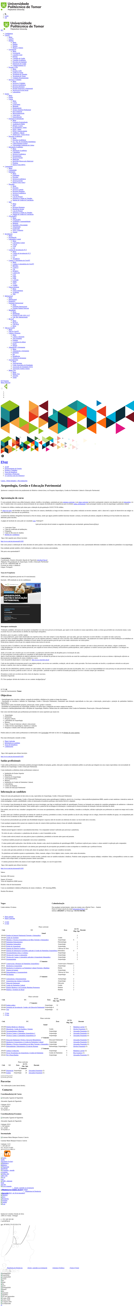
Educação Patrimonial (13, 983)
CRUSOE (16, 324)
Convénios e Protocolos (12, 474)
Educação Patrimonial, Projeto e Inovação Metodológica (23, 1040)
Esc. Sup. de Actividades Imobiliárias (24, 142)
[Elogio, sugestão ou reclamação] (6, 1186)
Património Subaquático (13, 944)
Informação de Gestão (19, 64)
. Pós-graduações (22, 481)
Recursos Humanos (19, 87)
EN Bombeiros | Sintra (20, 127)
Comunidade (9, 166)
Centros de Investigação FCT (18, 250)
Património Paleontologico (14, 942)
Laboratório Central (15, 239)
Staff (10, 202)
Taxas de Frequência (11, 745)
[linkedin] (13, 1271)
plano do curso (7, 510)
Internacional (9, 296)
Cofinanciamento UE (19, 65)
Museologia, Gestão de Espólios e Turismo (19, 1029)
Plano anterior (9, 916)
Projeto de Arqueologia (13, 946)
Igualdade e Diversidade (20, 225)
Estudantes (12, 172)
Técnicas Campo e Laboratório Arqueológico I (20, 1033)
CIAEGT (15, 267)
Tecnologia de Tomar (19, 76)
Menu (10, 37)
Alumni (15, 232)
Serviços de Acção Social (20, 90)
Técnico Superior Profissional (22, 110)
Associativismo (13, 360)
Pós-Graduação (17, 111)
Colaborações (9, 746)
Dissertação (9, 1070)
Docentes (11, 184)
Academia (16, 292)
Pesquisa (6, 381)
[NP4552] (4, 1195)
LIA (14, 248)
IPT (2, 30)
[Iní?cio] (21, 11)
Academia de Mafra (19, 124)
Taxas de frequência (11, 472)
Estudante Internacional (16, 303)
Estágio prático (10, 1005)
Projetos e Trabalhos (11, 470)
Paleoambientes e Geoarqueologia (16, 972)
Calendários (16, 152)
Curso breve (16, 115)
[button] (1, 1305)
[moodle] (7, 1156)
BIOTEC (15, 266)
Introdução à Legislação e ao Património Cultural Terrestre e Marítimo (27, 968)
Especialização (17, 117)
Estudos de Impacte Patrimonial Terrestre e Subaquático (23, 935)
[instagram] (6, 1271)
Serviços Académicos (19, 85)
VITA (14, 283)
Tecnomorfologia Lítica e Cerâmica (17, 953)
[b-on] (3, 1204)
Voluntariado (17, 227)
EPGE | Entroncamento (20, 131)
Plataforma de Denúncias (15, 1268)
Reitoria (15, 56)
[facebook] (2, 1156)
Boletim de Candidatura (12, 534)
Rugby (15, 344)
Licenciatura (16, 104)
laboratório (127, 502)
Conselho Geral (17, 55)
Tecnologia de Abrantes (20, 74)
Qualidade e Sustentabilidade (22, 221)
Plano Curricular (10, 741)
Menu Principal (5, 382)
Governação (12, 49)
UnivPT (7, 35)
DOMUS (15, 271)
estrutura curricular (69, 502)
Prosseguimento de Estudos (13, 468)
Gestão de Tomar (18, 72)
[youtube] (10, 1271)
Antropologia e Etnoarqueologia (16, 979)
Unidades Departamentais (20, 78)
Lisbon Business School (20, 143)
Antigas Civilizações (12, 1051)
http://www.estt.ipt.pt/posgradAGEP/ (12, 541)
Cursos (11, 99)
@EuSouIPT (13, 216)
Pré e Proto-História (12, 1055)
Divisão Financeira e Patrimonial (23, 88)
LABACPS (16, 273)
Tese (7, 1009)
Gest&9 (15, 285)
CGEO (15, 255)
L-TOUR (15, 280)
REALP (11, 319)
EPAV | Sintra (17, 129)
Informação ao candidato (12, 743)
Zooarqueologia (11, 959)
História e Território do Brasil (15, 989)
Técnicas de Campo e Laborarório (16, 955)
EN (6, 18)
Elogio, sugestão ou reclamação (37, 1268)
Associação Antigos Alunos (21, 368)
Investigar (16, 195)
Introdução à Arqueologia (14, 966)
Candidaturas (9, 33)
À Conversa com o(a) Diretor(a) (15, 475)
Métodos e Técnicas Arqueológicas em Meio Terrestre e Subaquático (27, 940)
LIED (14, 276)
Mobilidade (12, 310)
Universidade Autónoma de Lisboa (23, 145)
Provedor (15, 177)
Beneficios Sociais (18, 209)
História (11, 40)
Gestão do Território (12, 937)
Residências (16, 356)
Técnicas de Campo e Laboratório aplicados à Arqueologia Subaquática (28, 957)
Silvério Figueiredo (79, 1029)
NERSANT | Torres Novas (21, 134)
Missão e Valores (18, 48)
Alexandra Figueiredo (80, 1031)
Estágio (8, 1073)
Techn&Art (16, 259)
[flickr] (17, 1271)
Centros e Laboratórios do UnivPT (19, 260)
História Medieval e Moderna (15, 1027)
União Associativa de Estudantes (23, 365)
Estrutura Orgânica (58, 1268)
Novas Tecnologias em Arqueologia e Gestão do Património (24, 1053)
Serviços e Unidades (15, 79)
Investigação (8, 234)
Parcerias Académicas (15, 136)
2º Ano (7, 923)
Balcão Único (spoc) (19, 182)
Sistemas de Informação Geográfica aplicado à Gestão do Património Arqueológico (31, 950)
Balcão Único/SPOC (19, 165)
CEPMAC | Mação (18, 133)
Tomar (15, 377)
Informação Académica (16, 147)
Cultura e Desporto (14, 333)
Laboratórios (16, 92)
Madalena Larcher (79, 1027)
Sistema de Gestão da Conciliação (23, 200)
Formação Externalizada (16, 118)
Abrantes (15, 376)
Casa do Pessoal (18, 196)
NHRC (15, 282)
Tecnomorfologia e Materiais (15, 1031)
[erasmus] (4, 1200)
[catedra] (4, 1202)
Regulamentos (17, 156)
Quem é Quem (74, 1268)
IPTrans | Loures (18, 126)
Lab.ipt (15, 244)
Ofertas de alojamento (19, 358)
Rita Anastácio (77, 1053)
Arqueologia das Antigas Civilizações (17, 981)
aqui (34, 521)
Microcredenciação (18, 113)
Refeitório (16, 352)
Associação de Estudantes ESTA (23, 367)
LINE (14, 278)
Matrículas (16, 159)
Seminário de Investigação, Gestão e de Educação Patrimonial (25, 1007)
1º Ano (7, 922)
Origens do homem (12, 970)
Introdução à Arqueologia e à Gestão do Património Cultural (24, 1042)
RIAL (14, 326)
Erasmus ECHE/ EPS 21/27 (21, 315)
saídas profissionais (79, 504)
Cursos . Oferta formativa (8, 481)
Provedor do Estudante (20, 62)
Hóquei (15, 345)
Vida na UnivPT (10, 328)
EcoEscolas (16, 228)
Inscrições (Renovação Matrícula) (23, 161)
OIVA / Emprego (18, 230)
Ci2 (14, 257)
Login (6, 16)
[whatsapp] (21, 1271)
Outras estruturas (14, 287)
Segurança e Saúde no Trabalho (22, 198)
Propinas (15, 163)
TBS (14, 294)
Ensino (7, 94)
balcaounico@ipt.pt (79, 909)
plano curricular (83, 502)
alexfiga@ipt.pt (42, 560)
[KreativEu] (5, 1199)
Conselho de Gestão (19, 58)
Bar (14, 354)
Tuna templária (17, 338)
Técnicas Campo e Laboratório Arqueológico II (21, 1035)
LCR (14, 274)
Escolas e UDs (13, 67)
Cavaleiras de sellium (19, 342)
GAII (14, 246)
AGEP (7, 467)
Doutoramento (17, 108)
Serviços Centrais (18, 189)
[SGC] (3, 1197)
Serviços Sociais (18, 157)
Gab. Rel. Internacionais (20, 317)
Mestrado (15, 106)
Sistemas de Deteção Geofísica (15, 948)
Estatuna (15, 340)
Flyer (4, 462)
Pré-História (10, 974)
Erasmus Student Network (21, 308)
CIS (14, 269)
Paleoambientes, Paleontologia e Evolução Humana (22, 1046)
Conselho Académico (19, 60)
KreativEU (12, 301)
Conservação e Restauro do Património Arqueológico (22, 963)
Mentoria (15, 223)
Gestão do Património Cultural (15, 985)
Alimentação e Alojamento (17, 347)
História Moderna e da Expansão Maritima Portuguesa (23, 987)
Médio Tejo (12, 370)
